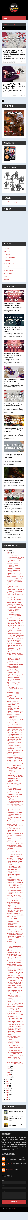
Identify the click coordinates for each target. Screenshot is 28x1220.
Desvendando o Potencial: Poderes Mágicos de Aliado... (14, 1033)
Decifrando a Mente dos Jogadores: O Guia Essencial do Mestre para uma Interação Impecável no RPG (13, 429)
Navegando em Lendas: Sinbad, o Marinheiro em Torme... (14, 630)
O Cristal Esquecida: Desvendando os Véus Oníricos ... (14, 742)
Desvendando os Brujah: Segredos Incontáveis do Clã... (14, 838)
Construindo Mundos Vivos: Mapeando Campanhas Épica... (14, 814)
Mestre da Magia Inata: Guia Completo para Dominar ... (15, 574)
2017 (7, 1094)
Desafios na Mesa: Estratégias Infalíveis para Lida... (15, 626)
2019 (7, 1090)
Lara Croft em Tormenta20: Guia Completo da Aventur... (15, 958)
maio (8, 1070)
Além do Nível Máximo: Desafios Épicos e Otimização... (13, 716)
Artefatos (6, 248)
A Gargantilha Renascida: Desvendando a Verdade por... (14, 698)
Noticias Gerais (8, 273)
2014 (7, 1099)
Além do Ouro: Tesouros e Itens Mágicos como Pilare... (15, 896)
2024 (7, 1081)
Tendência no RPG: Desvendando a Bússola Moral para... (14, 724)
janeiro (9, 1077)
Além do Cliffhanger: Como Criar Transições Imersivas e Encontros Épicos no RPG (13, 404)
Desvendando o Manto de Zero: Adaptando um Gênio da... (15, 689)
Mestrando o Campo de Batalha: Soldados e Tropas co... (15, 943)
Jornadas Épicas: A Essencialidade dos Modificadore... (13, 668)
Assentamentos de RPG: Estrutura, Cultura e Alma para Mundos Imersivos (14, 380)
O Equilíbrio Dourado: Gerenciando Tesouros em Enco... (15, 599)
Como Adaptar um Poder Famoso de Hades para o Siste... (14, 997)
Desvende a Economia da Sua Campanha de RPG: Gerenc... (15, 938)
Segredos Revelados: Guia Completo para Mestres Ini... (15, 914)
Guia (14, 24)
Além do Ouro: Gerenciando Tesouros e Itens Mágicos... (15, 731)
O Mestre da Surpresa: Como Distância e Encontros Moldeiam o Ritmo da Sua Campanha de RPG (13, 455)
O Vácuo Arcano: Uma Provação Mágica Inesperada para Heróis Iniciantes (12, 304)
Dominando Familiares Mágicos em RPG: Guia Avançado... (14, 747)
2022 (7, 1085)
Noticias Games (8, 270)
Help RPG (13, 1208)
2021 (7, 1087)
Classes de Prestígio (9, 257)
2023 (7, 1083)
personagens (7, 279)
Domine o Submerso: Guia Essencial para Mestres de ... (15, 619)
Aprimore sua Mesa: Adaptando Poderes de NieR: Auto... (14, 798)
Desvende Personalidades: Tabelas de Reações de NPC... (14, 809)
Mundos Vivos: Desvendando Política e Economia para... (15, 1000)
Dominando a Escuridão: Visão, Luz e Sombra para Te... (14, 581)
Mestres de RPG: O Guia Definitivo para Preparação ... (15, 887)
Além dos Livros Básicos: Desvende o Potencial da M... (14, 645)
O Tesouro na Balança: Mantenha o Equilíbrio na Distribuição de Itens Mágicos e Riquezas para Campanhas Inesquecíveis (14, 53)
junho (9, 1068)
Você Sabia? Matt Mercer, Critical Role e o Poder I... (14, 1051)
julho (8, 1067)
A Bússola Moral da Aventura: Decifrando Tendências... (15, 834)
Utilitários (6, 276)
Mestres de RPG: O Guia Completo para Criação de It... (15, 655)
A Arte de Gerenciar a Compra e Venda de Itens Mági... (15, 801)
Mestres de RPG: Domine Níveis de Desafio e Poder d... (15, 1047)
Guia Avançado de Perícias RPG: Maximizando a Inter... (15, 776)
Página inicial (6, 24)
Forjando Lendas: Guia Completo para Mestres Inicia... (14, 615)
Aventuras (6, 251)
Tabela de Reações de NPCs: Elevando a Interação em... (15, 983)
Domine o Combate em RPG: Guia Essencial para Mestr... (15, 712)
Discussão (7, 260)
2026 (7, 550)
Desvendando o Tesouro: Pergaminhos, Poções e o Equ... (14, 903)
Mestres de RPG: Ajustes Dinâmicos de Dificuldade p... (14, 966)
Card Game (7, 254)
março (9, 1074)
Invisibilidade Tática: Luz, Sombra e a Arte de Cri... (14, 1010)
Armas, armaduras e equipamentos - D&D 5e (13, 480)
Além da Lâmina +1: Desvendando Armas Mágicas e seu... (13, 703)
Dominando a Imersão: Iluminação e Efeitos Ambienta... (13, 693)
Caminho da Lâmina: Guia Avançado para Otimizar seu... (14, 650)
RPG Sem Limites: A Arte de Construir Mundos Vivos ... (15, 930)
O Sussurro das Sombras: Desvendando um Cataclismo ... (14, 611)
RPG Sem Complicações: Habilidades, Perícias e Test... (14, 785)
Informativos (7, 267)
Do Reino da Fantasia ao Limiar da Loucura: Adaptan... (14, 1038)
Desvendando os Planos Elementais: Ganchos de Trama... (14, 846)
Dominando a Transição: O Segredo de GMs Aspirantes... (14, 923)
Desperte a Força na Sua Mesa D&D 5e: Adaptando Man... (15, 594)
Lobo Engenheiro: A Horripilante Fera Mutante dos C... (14, 1018)
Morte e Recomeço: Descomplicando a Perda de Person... (15, 768)
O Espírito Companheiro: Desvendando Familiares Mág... (14, 790)
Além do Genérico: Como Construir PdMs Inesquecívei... (14, 918)
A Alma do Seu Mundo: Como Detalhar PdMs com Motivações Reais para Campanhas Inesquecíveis (13, 504)
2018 (7, 1092)
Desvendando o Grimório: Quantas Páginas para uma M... (15, 1063)
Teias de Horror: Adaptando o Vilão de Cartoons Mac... (15, 671)
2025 (7, 1079)
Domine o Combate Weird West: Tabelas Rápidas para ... (15, 1059)
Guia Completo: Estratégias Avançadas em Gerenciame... (14, 830)
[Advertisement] (14, 225)
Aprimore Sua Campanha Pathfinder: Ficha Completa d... (15, 947)
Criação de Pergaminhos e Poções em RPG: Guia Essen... (14, 863)
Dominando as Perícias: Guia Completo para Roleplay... (15, 758)
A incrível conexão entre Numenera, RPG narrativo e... (14, 851)
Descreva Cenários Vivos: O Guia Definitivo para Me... (15, 764)
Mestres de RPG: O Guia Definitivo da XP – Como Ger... (14, 987)
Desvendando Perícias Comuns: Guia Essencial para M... (14, 876)
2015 (7, 1097)
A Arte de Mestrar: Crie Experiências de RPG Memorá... (13, 1042)
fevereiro (9, 1076)
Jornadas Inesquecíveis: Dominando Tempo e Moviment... (13, 684)
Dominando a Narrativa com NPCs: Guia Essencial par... (15, 842)
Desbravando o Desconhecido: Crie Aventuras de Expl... (15, 973)
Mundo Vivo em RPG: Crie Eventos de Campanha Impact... (14, 992)
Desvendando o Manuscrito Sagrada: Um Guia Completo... (14, 586)
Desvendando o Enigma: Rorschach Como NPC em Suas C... (15, 892)
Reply (24, 62)
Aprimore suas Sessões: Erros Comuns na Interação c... (15, 557)
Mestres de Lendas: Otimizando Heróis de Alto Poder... (15, 825)
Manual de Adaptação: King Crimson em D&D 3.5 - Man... (14, 679)
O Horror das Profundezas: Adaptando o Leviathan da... (15, 818)
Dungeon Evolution (9, 263)
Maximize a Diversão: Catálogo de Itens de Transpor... (13, 708)
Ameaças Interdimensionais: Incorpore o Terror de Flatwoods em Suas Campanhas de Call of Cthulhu (13, 530)
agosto (9, 552)
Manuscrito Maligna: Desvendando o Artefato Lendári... (14, 871)
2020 (7, 1088)
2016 (7, 1096)
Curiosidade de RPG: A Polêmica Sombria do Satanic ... (13, 780)
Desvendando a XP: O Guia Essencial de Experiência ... (15, 738)
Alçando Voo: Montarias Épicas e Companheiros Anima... (14, 659)
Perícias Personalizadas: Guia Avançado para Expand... (15, 1025)
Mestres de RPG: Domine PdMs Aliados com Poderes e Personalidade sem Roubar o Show (14, 86)
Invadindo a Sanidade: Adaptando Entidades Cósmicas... (13, 565)
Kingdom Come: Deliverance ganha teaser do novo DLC (16, 1124)
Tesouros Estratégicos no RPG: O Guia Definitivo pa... (15, 634)
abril (8, 1072)
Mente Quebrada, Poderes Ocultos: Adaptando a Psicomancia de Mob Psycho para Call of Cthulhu (13, 355)
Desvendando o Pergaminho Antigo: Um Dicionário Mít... (15, 880)
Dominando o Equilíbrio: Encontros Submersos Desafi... (13, 570)
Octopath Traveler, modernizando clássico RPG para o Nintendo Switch (16, 1118)
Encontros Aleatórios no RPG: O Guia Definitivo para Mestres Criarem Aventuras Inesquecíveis (13, 329)
